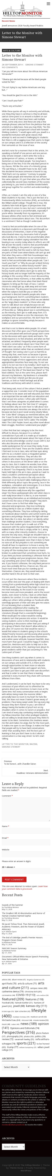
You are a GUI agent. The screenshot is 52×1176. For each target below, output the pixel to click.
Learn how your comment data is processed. (25, 887)
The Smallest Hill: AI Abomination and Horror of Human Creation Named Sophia (23, 914)
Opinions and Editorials (24, 1028)
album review (19, 979)
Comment (7, 795)
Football (8, 1002)
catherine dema (13, 991)
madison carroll (39, 1017)
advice (6, 979)
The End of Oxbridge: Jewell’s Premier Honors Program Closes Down (22, 938)
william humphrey (27, 1047)
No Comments (10, 67)
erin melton (43, 995)
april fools (9, 983)
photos (29, 1036)
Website (5, 849)
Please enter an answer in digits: (16, 861)
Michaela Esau (11, 1020)
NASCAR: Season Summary (14, 948)
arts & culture (27, 983)
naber (15, 1024)
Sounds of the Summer (12, 905)
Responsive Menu (48, 3)
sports (26, 1043)
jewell (19, 1006)
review (7, 1039)
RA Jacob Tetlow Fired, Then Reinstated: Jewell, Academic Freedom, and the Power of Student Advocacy (23, 927)
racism (33, 744)
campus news (38, 988)
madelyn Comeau (21, 1017)
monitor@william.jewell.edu (13, 1124)
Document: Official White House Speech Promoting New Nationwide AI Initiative (25, 957)
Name (5, 826)
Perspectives (18, 1032)
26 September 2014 (12, 64)
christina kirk (33, 991)
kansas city (36, 1006)
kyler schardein (22, 1011)
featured (13, 999)
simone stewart (11, 746)
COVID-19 (25, 995)
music (6, 1024)
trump (12, 1047)
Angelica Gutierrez (35, 980)
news (29, 1023)
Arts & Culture (11, 50)
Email (5, 838)
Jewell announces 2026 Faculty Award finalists (22, 25)
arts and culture (23, 985)
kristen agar (8, 1011)
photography (15, 1036)
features (34, 999)
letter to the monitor (15, 744)
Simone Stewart (34, 64)
